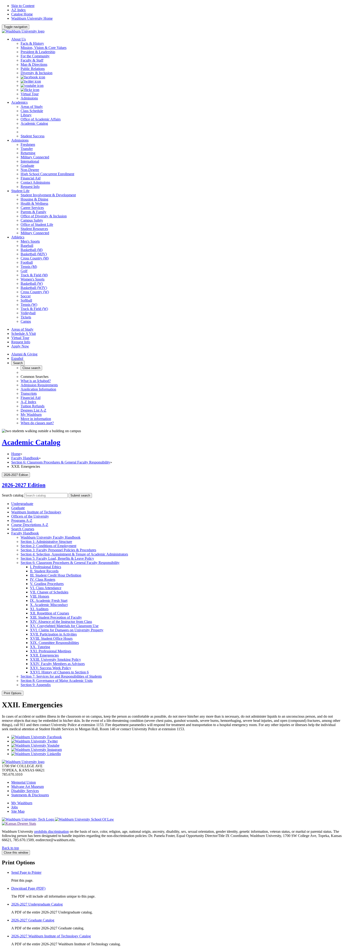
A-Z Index (28, 402)
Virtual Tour (20, 338)
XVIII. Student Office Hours (51, 638)
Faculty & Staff (32, 60)
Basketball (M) (32, 250)
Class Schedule (32, 111)
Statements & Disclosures (30, 795)
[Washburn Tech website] (28, 819)
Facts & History (32, 43)
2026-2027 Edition (23, 485)
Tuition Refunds (32, 406)
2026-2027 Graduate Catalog (32, 920)
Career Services (32, 208)
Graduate (27, 166)
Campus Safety (32, 220)
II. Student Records (44, 571)
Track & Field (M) (34, 275)
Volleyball (28, 313)
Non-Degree (30, 170)
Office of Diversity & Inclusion (44, 216)
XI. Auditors (39, 609)
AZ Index (18, 10)
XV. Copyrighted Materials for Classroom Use (64, 626)
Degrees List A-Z (33, 410)
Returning (28, 153)
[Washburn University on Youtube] (32, 86)
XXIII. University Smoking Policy (55, 659)
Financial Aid (30, 178)
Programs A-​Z (21, 520)
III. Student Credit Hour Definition (55, 575)
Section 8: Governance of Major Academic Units (57, 681)
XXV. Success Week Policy (50, 668)
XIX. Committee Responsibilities (54, 643)
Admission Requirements (39, 385)
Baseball (27, 246)
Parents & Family (33, 212)
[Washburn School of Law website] (84, 819)
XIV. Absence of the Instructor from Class (61, 622)
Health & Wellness (34, 203)
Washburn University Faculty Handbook (51, 537)
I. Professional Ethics (45, 567)
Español (17, 358)
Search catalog (12, 495)
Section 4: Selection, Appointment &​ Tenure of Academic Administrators (74, 554)
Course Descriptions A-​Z (29, 525)
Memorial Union (23, 782)
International (30, 161)
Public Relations (33, 69)
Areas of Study (32, 107)
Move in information (36, 419)
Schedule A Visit (23, 334)
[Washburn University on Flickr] (30, 90)
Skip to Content (22, 6)
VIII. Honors (39, 596)
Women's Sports (32, 279)
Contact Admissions (35, 182)
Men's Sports (30, 241)
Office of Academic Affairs (41, 119)
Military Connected (35, 157)
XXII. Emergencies (44, 655)
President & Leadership (38, 52)
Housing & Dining (34, 199)
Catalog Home (22, 14)
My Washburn (31, 415)
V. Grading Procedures (47, 584)
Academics (19, 102)
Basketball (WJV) (34, 288)
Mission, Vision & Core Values (43, 48)
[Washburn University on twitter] (31, 81)
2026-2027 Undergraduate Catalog (37, 904)
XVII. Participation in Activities (53, 634)
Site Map (18, 811)
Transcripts (29, 393)
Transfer (27, 149)
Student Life (20, 191)
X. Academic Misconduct (49, 605)
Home (15, 454)
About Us (18, 39)
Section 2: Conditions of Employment (48, 546)
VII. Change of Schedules (49, 592)
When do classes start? (37, 423)
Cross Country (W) (35, 292)
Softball (26, 300)
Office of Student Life (37, 225)
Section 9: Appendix (36, 685)
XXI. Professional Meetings (50, 651)
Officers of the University (30, 516)
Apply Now (20, 346)
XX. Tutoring (40, 647)
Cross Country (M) (35, 258)
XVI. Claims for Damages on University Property (66, 630)
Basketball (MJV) (34, 254)
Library (26, 115)
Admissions (20, 140)
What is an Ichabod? (36, 381)
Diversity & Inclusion (36, 73)
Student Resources (34, 229)
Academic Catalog (34, 123)
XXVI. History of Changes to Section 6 (59, 672)
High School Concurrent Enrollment (47, 174)
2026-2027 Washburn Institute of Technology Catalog (51, 936)
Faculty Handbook (25, 458)
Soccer (26, 296)
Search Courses (22, 529)
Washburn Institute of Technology (36, 512)
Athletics (17, 237)
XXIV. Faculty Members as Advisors (57, 664)
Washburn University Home (32, 18)
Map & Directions (34, 64)
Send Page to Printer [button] (26, 872)
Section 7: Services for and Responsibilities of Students (61, 676)
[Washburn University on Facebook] (33, 77)
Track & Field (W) (34, 309)
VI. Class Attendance (45, 588)
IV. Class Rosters (42, 579)
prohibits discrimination (51, 831)
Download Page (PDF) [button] (28, 888)
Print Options (13, 693)
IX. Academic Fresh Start (48, 601)
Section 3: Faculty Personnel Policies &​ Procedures (58, 550)
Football (27, 262)
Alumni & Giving (24, 354)
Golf (24, 271)
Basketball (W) (32, 283)
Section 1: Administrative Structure (46, 542)
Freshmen (28, 144)
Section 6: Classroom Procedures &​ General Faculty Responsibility (70, 563)
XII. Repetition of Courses (49, 613)
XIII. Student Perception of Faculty (56, 617)
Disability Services (25, 791)
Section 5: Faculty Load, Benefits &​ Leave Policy (57, 558)
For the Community (35, 56)
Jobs (14, 807)
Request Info (30, 187)
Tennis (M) (29, 267)
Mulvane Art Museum (27, 787)
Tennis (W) (29, 305)
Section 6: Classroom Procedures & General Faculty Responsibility (60, 462)
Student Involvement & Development (48, 195)
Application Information (38, 389)
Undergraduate (22, 504)
